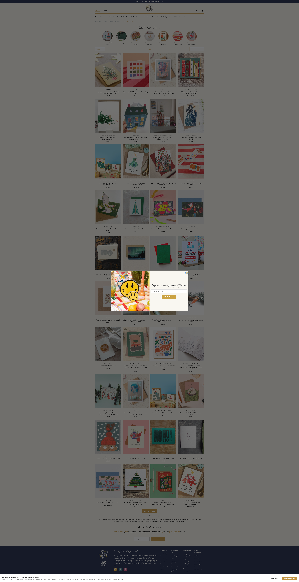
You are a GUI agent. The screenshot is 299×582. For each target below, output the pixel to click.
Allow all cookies (289, 578)
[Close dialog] (186, 273)
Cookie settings (275, 578)
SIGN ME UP (168, 296)
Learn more (120, 579)
